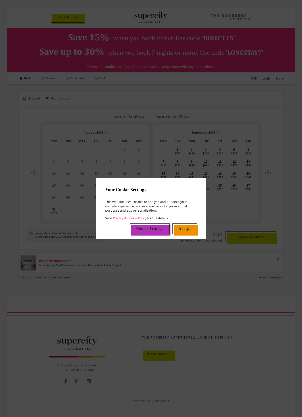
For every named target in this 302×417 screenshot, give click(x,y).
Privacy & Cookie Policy (129, 218)
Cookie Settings (149, 228)
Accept (185, 228)
